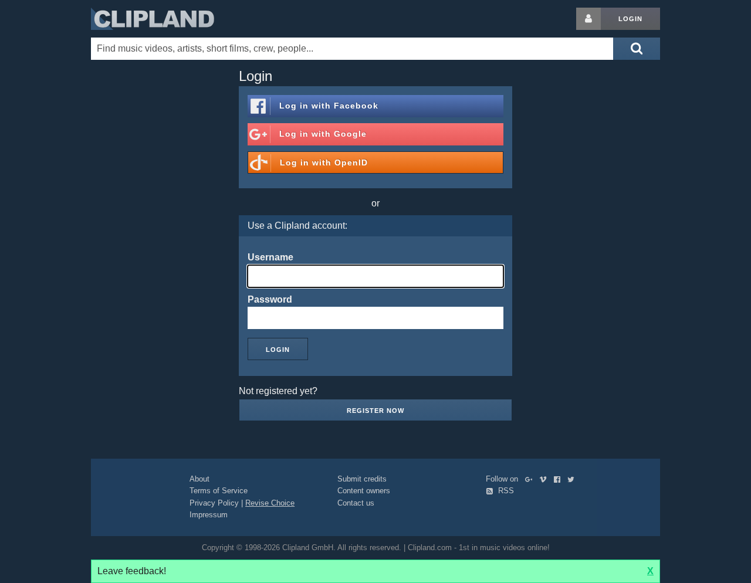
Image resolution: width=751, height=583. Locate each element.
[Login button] (588, 19)
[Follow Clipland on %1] (531, 478)
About (199, 478)
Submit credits (362, 478)
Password (270, 299)
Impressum (209, 514)
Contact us (355, 503)
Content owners (363, 490)
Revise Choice (270, 503)
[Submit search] (636, 49)
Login (630, 18)
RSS (505, 490)
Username (270, 257)
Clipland (152, 19)
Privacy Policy (214, 503)
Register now (375, 410)
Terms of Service (219, 490)
